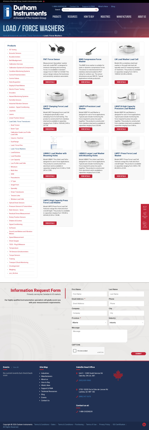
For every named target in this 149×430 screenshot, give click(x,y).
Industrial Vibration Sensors (18, 103)
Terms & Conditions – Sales (45, 424)
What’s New (103, 6)
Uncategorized (14, 266)
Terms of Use (91, 424)
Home (5, 36)
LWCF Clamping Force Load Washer (55, 107)
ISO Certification (119, 424)
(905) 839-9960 (85, 380)
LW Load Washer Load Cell (126, 59)
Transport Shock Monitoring (18, 262)
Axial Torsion (15, 125)
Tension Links (15, 195)
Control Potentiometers (17, 75)
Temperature (13, 248)
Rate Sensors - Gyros (16, 210)
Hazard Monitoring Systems (18, 96)
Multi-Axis (14, 170)
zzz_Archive (13, 273)
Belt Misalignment (15, 60)
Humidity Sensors (15, 100)
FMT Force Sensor (51, 59)
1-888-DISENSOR (59, 6)
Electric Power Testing (16, 89)
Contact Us (74, 6)
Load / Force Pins (17, 145)
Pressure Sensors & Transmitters (20, 206)
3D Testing (12, 50)
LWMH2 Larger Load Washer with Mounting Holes (91, 154)
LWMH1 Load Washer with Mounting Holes (55, 154)
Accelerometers (14, 57)
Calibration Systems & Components (21, 67)
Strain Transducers (17, 192)
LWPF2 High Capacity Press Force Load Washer (55, 201)
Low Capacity (15, 160)
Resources (72, 17)
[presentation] (88, 351)
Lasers (11, 114)
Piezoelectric (15, 177)
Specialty (14, 188)
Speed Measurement (16, 237)
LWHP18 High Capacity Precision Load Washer (125, 107)
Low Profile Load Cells (18, 163)
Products (57, 17)
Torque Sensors (14, 255)
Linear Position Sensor (17, 118)
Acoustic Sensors (15, 53)
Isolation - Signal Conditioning (19, 107)
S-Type (13, 181)
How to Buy (89, 17)
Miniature (14, 167)
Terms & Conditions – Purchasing (71, 424)
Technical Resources (49, 391)
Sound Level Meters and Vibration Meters (20, 233)
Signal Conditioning (15, 224)
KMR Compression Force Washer (90, 60)
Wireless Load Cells (17, 199)
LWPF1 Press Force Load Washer (126, 154)
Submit (138, 354)
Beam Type (15, 129)
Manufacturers (124, 17)
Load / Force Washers (18, 149)
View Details (49, 82)
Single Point (15, 185)
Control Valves (14, 78)
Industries (105, 17)
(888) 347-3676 (85, 396)
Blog (113, 6)
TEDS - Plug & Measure (17, 244)
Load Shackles (16, 156)
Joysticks (12, 111)
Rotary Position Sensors (17, 217)
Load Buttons (15, 152)
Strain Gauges (14, 241)
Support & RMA (88, 6)
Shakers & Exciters (15, 221)
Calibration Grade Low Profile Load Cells (21, 133)
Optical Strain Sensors (16, 203)
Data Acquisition (14, 82)
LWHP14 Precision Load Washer (89, 107)
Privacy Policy (104, 424)
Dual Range (15, 142)
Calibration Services (16, 64)
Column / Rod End (17, 138)
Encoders (12, 93)
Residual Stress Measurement (19, 213)
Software (12, 228)
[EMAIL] (145, 207)
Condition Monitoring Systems (19, 71)
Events (43, 397)
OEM (12, 174)
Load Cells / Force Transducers (30, 36)
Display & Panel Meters (17, 85)
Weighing (12, 269)
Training (12, 259)
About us (142, 17)
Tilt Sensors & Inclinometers (18, 252)
